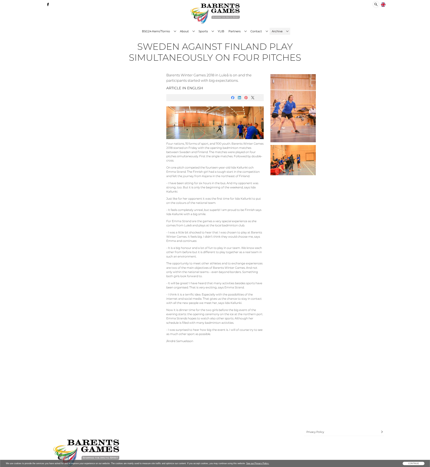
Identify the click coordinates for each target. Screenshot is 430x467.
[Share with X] (252, 97)
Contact (256, 31)
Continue (413, 463)
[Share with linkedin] (239, 97)
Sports (203, 31)
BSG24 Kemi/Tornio (156, 31)
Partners (234, 31)
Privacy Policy (315, 431)
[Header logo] (215, 14)
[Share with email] (259, 97)
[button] (376, 4)
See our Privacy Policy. (257, 463)
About (184, 31)
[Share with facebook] (232, 97)
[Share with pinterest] (246, 97)
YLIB (221, 31)
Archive (277, 31)
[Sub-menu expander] (175, 31)
